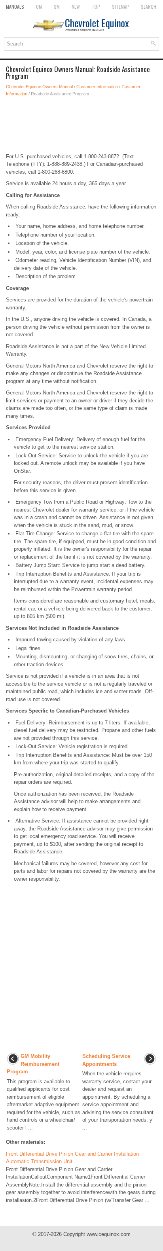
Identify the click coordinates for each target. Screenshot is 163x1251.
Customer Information (97, 86)
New (76, 6)
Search (148, 6)
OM (39, 6)
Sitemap (120, 6)
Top (96, 6)
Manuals (15, 6)
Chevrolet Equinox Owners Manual (39, 86)
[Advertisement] (81, 125)
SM (57, 6)
